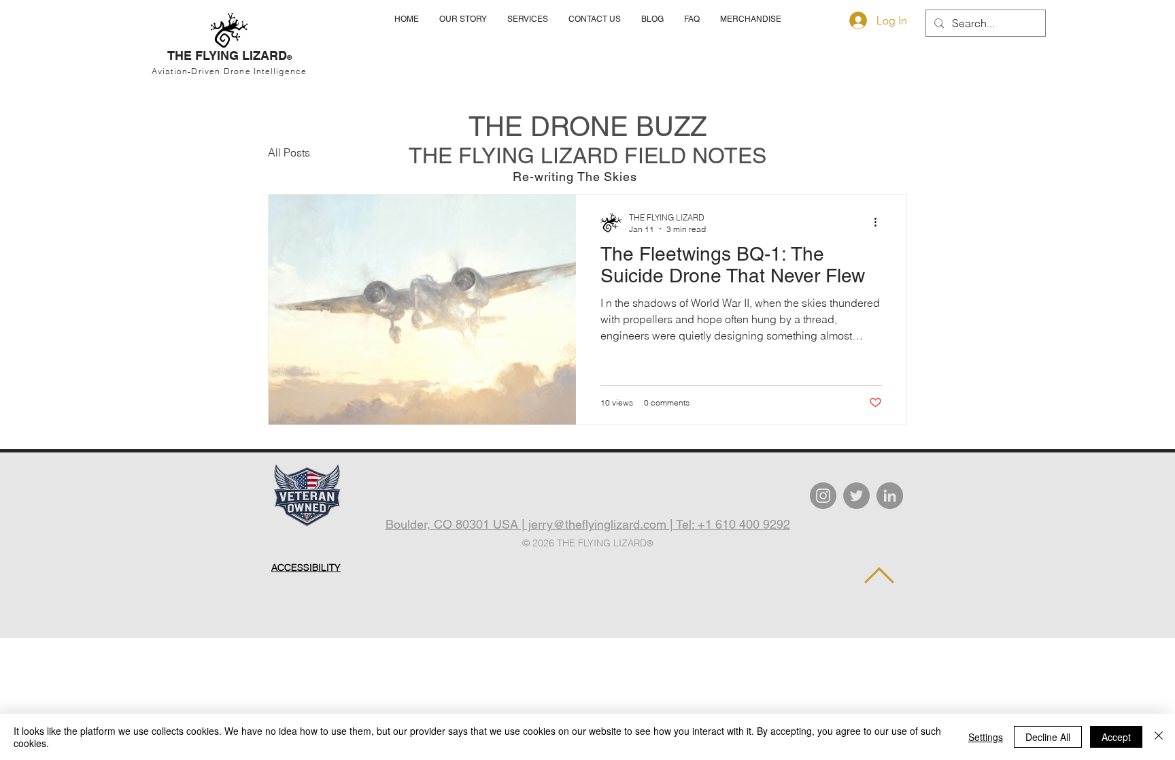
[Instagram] (823, 495)
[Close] (1159, 737)
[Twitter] (856, 495)
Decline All (1047, 737)
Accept (1116, 737)
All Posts (289, 152)
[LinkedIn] (889, 495)
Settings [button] (985, 737)
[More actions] (880, 222)
